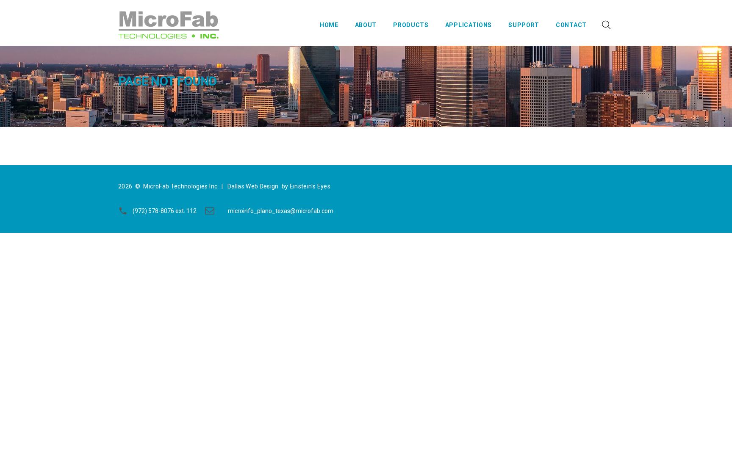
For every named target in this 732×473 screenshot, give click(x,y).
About (366, 25)
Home (329, 25)
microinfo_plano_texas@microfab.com (280, 210)
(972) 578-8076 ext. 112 (165, 210)
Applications (468, 25)
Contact (571, 25)
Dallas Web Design (253, 186)
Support (523, 25)
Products (411, 25)
